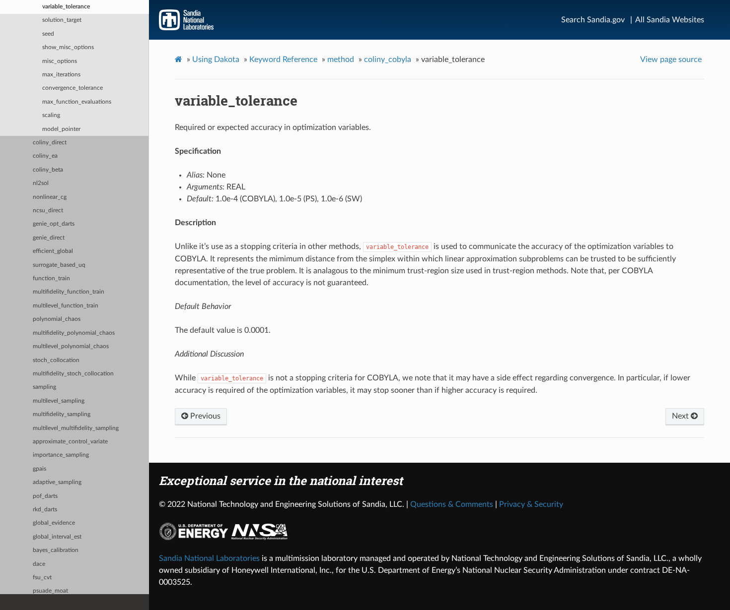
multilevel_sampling (58, 401)
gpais (39, 469)
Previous (204, 416)
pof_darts (45, 496)
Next (681, 416)
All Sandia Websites (669, 20)
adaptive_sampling (57, 482)
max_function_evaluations (76, 102)
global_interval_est (57, 537)
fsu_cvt (42, 577)
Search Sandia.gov (593, 20)
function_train (51, 278)
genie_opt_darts (53, 224)
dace (39, 564)
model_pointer (61, 129)
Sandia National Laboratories (209, 558)
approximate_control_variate (70, 441)
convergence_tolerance (72, 88)
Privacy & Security (531, 504)
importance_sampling (61, 455)
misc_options (59, 61)
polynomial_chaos (56, 319)
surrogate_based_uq (59, 265)
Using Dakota (215, 59)
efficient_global (53, 251)
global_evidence (54, 523)
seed (48, 34)
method (340, 59)
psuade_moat (50, 591)
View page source (671, 59)
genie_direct (49, 238)
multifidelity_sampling (61, 414)
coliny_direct (50, 142)
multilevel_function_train (65, 305)
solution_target (61, 20)
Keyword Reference (283, 59)
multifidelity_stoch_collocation (73, 373)
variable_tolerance (66, 6)
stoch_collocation (56, 360)
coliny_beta (48, 170)
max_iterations (61, 74)
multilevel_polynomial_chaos (71, 346)
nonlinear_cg (50, 197)
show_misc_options (68, 47)
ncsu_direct (48, 210)
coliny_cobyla (387, 59)
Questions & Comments (451, 504)
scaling (51, 115)
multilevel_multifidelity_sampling (76, 428)
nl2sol (41, 183)
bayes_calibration (55, 550)
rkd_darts (45, 509)
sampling (44, 387)
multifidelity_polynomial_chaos (74, 333)
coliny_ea (45, 156)
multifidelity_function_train (68, 292)
